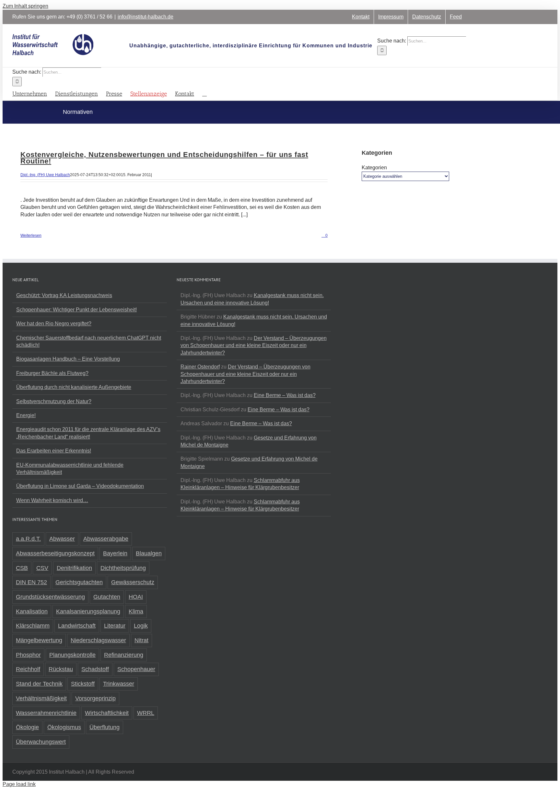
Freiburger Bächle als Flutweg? (52, 373)
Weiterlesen (30, 235)
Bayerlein (115, 553)
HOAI (136, 597)
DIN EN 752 (31, 582)
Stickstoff (83, 684)
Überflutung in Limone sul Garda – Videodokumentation (80, 486)
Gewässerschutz (132, 582)
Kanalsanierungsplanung (88, 611)
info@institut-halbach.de (145, 16)
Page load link (19, 784)
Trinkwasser (118, 684)
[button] (204, 93)
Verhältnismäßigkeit (41, 698)
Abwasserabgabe (105, 539)
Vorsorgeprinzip (95, 698)
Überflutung (104, 727)
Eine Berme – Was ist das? (285, 395)
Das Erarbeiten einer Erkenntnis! (53, 450)
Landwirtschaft (77, 625)
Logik (141, 625)
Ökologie (27, 727)
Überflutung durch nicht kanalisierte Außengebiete (73, 387)
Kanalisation (32, 611)
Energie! (26, 415)
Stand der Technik (39, 684)
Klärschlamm (33, 625)
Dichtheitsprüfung (123, 568)
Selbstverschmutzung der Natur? (53, 401)
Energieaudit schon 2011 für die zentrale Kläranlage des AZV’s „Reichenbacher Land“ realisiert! (88, 433)
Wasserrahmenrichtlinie (46, 713)
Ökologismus (64, 727)
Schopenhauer (136, 669)
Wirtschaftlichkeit (107, 713)
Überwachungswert (41, 742)
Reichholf (28, 669)
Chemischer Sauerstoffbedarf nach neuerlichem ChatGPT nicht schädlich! (88, 341)
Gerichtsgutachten (79, 582)
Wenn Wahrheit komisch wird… (52, 500)
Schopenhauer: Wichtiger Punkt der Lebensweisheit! (76, 309)
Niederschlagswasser (98, 640)
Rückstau (61, 669)
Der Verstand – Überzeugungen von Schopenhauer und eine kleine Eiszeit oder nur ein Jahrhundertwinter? (254, 345)
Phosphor (28, 655)
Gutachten (106, 597)
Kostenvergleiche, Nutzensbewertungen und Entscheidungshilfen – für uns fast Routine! (164, 158)
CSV (42, 568)
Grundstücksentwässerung (50, 597)
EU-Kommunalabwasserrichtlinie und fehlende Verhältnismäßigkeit (69, 468)
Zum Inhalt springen (25, 6)
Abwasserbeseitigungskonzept (55, 553)
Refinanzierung (123, 655)
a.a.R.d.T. (28, 539)
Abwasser (62, 539)
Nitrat (141, 640)
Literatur (114, 625)
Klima (136, 611)
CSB (22, 568)
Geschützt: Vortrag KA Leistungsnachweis (64, 295)
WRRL (145, 713)
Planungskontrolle (72, 655)
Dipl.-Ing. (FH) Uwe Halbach (45, 175)
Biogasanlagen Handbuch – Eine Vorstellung (68, 359)
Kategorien (374, 167)
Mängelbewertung (39, 640)
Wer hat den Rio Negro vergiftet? (53, 323)
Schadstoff (95, 669)
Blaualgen (149, 553)
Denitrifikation (74, 568)
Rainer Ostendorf (200, 366)
